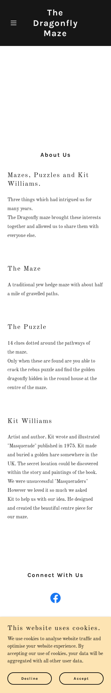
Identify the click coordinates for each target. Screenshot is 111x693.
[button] (14, 23)
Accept (81, 678)
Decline (29, 678)
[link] (55, 34)
